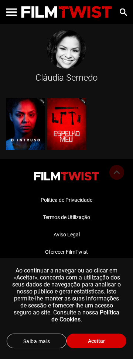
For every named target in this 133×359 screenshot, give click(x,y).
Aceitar (96, 341)
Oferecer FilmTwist (66, 252)
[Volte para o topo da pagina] (116, 172)
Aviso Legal (67, 234)
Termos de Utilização (66, 217)
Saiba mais (36, 341)
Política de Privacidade (66, 200)
